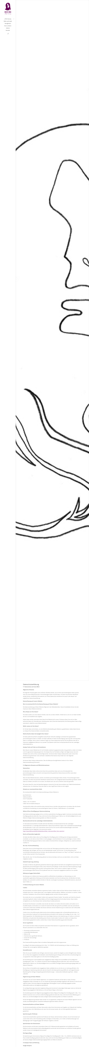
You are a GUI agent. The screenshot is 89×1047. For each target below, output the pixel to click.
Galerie (8, 28)
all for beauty (8, 19)
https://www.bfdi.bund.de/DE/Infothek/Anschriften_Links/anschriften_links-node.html (43, 831)
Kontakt (8, 30)
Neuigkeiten (8, 23)
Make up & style (8, 21)
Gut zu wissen (7, 25)
